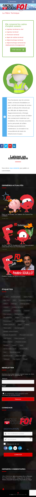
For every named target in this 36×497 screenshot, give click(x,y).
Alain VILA (6, 300)
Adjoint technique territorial (15, 40)
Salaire (14, 345)
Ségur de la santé (21, 355)
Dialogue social (19, 314)
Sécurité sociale (7, 355)
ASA (14, 300)
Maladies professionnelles (10, 331)
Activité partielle (15, 297)
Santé (21, 345)
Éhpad (25, 359)
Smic (4, 352)
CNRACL (5, 307)
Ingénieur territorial (12, 32)
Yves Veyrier (16, 359)
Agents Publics (28, 297)
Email (4, 386)
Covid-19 (26, 310)
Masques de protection (9, 335)
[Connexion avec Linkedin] (20, 448)
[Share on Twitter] (6, 146)
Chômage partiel (24, 303)
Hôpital (27, 324)
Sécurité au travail (15, 352)
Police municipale (19, 338)
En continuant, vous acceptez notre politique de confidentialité (15, 394)
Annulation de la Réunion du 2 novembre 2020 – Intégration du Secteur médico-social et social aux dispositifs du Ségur (17, 477)
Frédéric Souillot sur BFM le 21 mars (13, 276)
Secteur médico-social (9, 348)
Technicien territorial (13, 34)
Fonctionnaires (7, 321)
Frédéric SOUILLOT (8, 324)
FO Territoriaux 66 (20, 494)
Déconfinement (7, 317)
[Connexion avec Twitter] (10, 448)
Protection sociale (21, 342)
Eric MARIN (26, 317)
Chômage (14, 303)
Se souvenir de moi (13, 444)
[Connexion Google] (15, 448)
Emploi (17, 317)
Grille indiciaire (16, 50)
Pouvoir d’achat (7, 342)
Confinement (6, 310)
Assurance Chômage (25, 300)
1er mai (5, 297)
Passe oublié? (8, 458)
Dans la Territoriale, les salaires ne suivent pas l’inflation (17, 215)
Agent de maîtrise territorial (15, 37)
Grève (20, 324)
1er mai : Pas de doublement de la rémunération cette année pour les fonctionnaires (18, 245)
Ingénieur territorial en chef (15, 29)
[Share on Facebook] (2, 146)
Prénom (4, 378)
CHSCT (5, 303)
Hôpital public (7, 328)
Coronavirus (17, 310)
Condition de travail (17, 307)
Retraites (5, 345)
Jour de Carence (19, 328)
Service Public (23, 348)
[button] (11, 2)
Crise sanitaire (7, 314)
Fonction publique (20, 321)
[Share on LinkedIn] (14, 146)
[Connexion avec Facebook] (5, 448)
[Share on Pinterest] (10, 146)
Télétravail (6, 359)
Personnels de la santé (26, 335)
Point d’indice (7, 338)
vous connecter (14, 168)
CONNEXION (18, 454)
